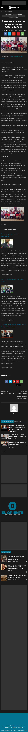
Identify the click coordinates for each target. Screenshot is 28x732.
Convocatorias (8, 727)
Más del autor (17, 421)
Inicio (2, 11)
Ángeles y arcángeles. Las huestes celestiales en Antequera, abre (16, 557)
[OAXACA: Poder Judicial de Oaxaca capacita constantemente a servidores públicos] (5, 444)
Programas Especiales (7, 726)
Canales (15, 727)
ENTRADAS (15, 16)
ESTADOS (11, 17)
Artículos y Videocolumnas (19, 726)
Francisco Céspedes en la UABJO (7, 394)
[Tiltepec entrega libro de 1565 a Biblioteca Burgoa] (4, 578)
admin (5, 30)
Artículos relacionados (7, 421)
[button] (26, 7)
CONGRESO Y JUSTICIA (7, 16)
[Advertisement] (14, 3)
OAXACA (16, 17)
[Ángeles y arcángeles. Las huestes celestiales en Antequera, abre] (4, 558)
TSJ (8, 375)
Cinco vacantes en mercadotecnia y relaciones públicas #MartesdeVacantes (22, 396)
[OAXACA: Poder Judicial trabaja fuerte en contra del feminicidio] (5, 436)
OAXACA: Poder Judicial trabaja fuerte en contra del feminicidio (17, 436)
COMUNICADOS (9, 14)
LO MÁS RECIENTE (21, 16)
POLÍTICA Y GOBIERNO (17, 14)
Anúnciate (20, 727)
